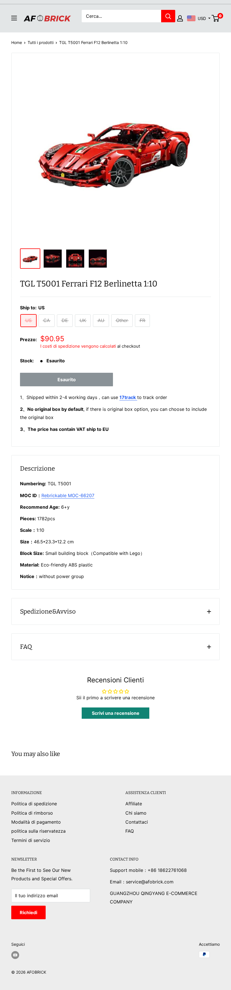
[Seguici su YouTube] (15, 955)
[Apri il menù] (14, 18)
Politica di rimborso (32, 813)
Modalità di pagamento (36, 822)
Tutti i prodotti (41, 42)
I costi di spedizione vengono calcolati (78, 346)
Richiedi (28, 912)
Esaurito (66, 379)
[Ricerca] (168, 16)
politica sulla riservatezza (38, 831)
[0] (215, 18)
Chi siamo (135, 813)
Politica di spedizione (34, 803)
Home (16, 42)
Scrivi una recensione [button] (115, 713)
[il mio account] (180, 18)
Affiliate (133, 803)
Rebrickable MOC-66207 (67, 495)
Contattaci (136, 822)
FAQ (129, 831)
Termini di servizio (30, 840)
